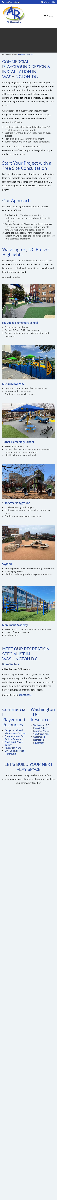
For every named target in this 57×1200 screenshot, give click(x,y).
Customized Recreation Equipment (39, 739)
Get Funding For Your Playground (15, 752)
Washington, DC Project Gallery (41, 726)
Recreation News (13, 747)
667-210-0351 (25, 695)
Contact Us (49, 2)
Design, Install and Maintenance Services (15, 732)
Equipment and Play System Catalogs (15, 737)
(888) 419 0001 (12, 2)
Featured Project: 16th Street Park (41, 732)
